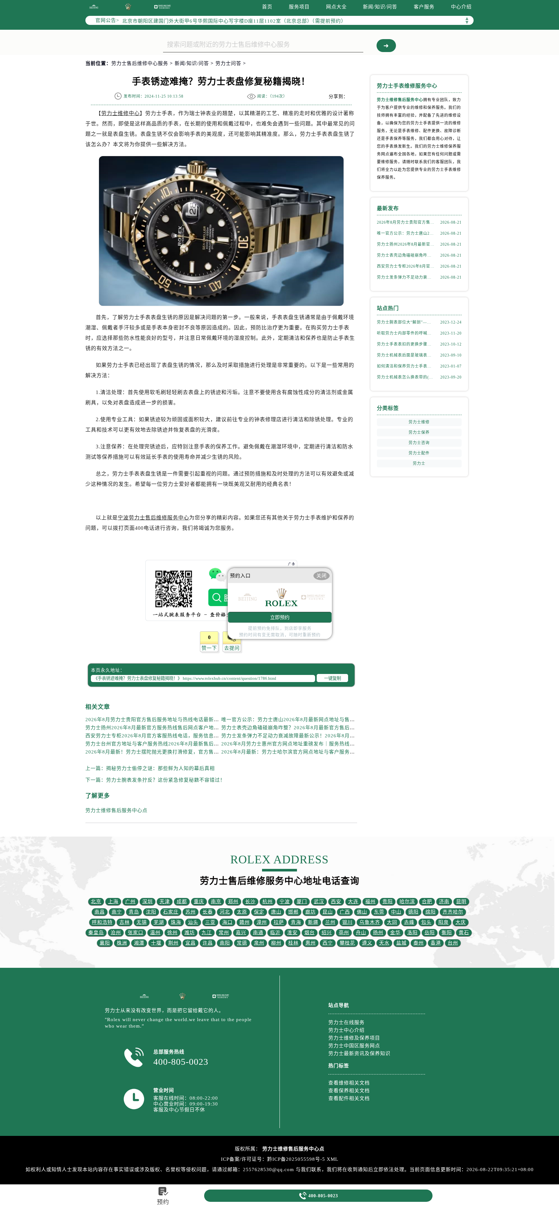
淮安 (292, 932)
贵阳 (387, 901)
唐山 (276, 911)
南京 (216, 901)
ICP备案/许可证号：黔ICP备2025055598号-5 (273, 1159)
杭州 (267, 901)
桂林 (293, 942)
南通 (258, 932)
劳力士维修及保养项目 (354, 1038)
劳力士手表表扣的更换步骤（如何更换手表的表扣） (405, 344)
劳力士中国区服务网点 (354, 1045)
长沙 (250, 901)
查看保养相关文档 (349, 1090)
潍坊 (189, 932)
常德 (242, 942)
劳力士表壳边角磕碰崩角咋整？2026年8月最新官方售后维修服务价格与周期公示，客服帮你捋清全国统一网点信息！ (355, 727)
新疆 (313, 922)
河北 (225, 911)
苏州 (190, 911)
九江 (207, 932)
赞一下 (209, 648)
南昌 (99, 911)
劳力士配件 (419, 453)
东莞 (379, 911)
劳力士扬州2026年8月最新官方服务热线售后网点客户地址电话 (157, 727)
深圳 (147, 901)
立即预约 (280, 617)
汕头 (193, 922)
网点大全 (336, 6)
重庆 (199, 901)
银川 (347, 922)
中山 (396, 911)
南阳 (225, 942)
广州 (130, 901)
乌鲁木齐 (369, 922)
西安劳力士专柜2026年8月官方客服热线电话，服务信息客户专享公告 (165, 735)
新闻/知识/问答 (380, 6)
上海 (113, 901)
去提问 (232, 648)
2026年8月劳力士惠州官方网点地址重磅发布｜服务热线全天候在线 (298, 743)
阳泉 (443, 922)
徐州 (172, 932)
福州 (370, 901)
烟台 (309, 932)
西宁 (328, 942)
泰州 (418, 942)
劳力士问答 (228, 63)
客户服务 (424, 6)
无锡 (142, 922)
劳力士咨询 (419, 443)
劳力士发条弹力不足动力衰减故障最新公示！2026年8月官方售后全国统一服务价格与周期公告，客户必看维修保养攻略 (405, 277)
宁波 (285, 901)
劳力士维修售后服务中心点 (116, 810)
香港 (436, 942)
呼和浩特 (102, 922)
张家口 (135, 932)
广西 (345, 911)
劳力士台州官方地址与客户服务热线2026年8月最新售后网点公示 (160, 743)
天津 (164, 901)
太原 (242, 911)
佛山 (362, 911)
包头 (426, 922)
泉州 (259, 942)
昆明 (461, 901)
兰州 (330, 922)
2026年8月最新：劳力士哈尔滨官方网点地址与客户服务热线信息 (295, 751)
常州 (224, 932)
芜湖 (159, 922)
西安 (336, 901)
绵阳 (430, 911)
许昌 (208, 942)
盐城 (401, 942)
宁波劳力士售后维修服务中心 (153, 517)
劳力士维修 (419, 422)
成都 (182, 901)
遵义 (367, 942)
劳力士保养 (419, 432)
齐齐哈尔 (453, 911)
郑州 (233, 901)
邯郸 (293, 911)
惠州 (310, 942)
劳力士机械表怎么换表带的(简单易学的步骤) (405, 377)
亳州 (344, 932)
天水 (384, 942)
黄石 (464, 932)
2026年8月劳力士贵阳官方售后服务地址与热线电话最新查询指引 (160, 719)
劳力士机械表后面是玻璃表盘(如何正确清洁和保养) (405, 355)
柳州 (276, 942)
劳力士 (419, 463)
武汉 (319, 901)
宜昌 (190, 942)
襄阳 (105, 942)
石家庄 (171, 911)
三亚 (210, 922)
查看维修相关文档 (349, 1082)
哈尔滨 (407, 901)
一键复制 (332, 678)
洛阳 (412, 932)
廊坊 (310, 911)
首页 (267, 6)
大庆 (460, 922)
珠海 (176, 922)
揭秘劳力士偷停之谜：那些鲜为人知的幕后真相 (160, 768)
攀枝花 (347, 942)
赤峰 (409, 922)
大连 (353, 901)
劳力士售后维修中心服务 (139, 63)
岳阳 (429, 932)
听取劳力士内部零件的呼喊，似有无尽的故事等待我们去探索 (405, 333)
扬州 (378, 932)
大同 (392, 922)
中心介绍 (461, 6)
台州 (453, 942)
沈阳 (151, 911)
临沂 (275, 932)
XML (332, 1159)
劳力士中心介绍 (346, 1030)
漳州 (262, 922)
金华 (395, 932)
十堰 (156, 942)
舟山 (361, 932)
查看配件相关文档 (349, 1098)
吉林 (124, 922)
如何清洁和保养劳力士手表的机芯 (405, 366)
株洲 (122, 942)
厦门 (302, 901)
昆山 (328, 911)
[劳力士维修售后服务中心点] (93, 6)
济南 (444, 901)
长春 (208, 911)
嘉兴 (241, 932)
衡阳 (447, 932)
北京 (96, 901)
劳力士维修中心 (120, 113)
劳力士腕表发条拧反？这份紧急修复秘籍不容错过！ (165, 780)
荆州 (173, 942)
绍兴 (327, 932)
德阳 (413, 911)
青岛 (134, 911)
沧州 (116, 932)
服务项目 (299, 6)
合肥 (427, 901)
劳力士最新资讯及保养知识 (359, 1053)
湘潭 (139, 942)
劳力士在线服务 (346, 1022)
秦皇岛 (96, 932)
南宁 (117, 911)
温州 (155, 932)
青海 (296, 922)
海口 (227, 922)
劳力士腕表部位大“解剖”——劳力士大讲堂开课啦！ (405, 322)
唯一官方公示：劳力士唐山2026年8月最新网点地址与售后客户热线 (298, 719)
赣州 (244, 922)
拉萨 (279, 922)
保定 (259, 911)
